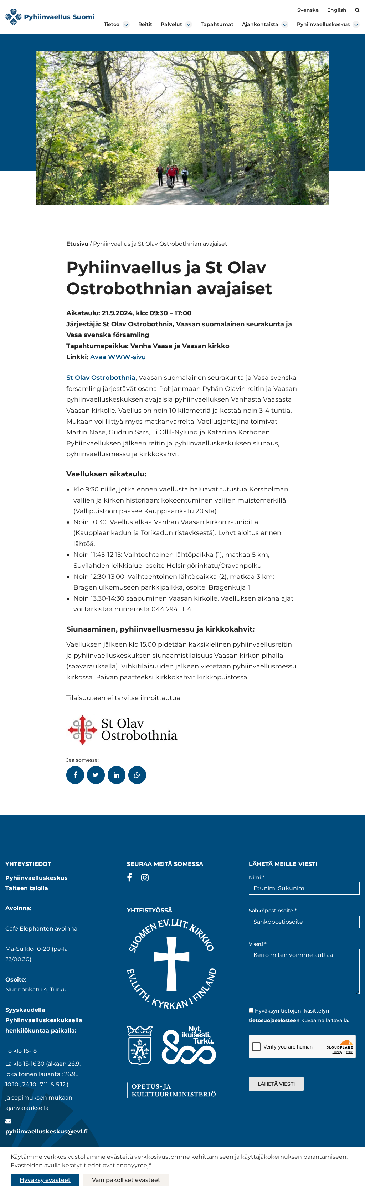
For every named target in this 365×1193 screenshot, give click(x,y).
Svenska (308, 10)
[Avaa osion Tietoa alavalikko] (126, 24)
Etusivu (77, 243)
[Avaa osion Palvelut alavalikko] (188, 24)
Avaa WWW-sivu (118, 357)
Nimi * (256, 877)
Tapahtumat (217, 24)
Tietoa (112, 24)
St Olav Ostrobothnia (100, 378)
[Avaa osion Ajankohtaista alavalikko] (284, 24)
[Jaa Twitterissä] (96, 775)
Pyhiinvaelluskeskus (323, 24)
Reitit (145, 24)
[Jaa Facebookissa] (75, 775)
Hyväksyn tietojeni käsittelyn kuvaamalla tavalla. (299, 1016)
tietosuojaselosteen (274, 1020)
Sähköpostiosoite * (273, 910)
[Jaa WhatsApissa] (137, 775)
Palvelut (171, 24)
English (336, 10)
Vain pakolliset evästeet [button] (126, 1180)
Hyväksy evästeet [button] (45, 1180)
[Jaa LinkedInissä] (116, 775)
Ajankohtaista (260, 24)
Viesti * (258, 944)
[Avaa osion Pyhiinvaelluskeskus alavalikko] (356, 24)
